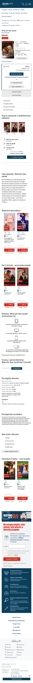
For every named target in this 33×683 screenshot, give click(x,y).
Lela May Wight (20, 489)
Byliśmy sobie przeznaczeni (21, 487)
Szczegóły (8, 103)
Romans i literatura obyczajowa (16, 404)
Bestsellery (24, 13)
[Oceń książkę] (23, 48)
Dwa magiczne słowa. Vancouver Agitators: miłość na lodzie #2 (9, 240)
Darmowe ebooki (6, 16)
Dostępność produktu (9, 106)
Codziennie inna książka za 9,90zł (11, 25)
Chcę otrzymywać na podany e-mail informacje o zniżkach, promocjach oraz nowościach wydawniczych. (18, 553)
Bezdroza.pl (21, 649)
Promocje (12, 13)
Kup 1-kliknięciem (17, 86)
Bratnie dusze (8, 486)
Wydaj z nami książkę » (16, 577)
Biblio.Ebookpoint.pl (11, 657)
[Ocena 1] (16, 48)
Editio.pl (20, 647)
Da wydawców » (14, 584)
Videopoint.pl (9, 652)
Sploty (19, 655)
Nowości (17, 13)
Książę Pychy (21, 238)
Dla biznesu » (13, 591)
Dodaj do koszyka (16, 74)
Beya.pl (20, 652)
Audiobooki (16, 9)
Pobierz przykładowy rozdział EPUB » (11, 393)
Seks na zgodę (10, 143)
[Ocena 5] (22, 48)
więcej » (16, 555)
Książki (22, 9)
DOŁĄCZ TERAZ (12, 559)
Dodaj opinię (16, 368)
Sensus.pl (8, 647)
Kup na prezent (17, 82)
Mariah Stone (20, 239)
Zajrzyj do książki (6, 61)
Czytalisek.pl (9, 655)
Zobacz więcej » (8, 566)
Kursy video (5, 13)
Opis (6, 100)
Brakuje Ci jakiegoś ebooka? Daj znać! (19, 598)
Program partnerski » (16, 570)
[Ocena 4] (21, 48)
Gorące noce (10, 147)
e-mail (5, 546)
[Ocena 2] (17, 48)
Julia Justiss (7, 487)
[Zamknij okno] (29, 676)
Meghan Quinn (7, 242)
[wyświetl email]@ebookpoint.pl (21, 670)
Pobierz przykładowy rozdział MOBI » (11, 395)
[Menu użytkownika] (26, 4)
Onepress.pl (21, 644)
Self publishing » (14, 606)
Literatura (4, 404)
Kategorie (4, 9)
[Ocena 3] (19, 48)
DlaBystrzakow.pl (10, 649)
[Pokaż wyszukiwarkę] (23, 4)
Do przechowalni (16, 95)
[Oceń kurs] (6, 368)
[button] (28, 223)
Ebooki (10, 9)
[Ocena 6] (24, 48)
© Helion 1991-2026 (6, 666)
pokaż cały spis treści (11, 451)
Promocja (5, 38)
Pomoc (23, 355)
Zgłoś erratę (5, 396)
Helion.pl (8, 644)
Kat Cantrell (23, 41)
